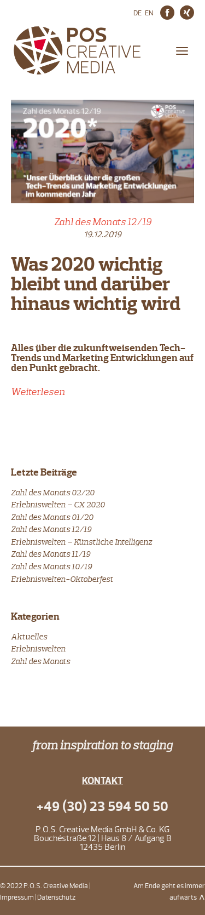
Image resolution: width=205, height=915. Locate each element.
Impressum (17, 897)
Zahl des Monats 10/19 (51, 566)
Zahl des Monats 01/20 (52, 517)
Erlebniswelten (38, 648)
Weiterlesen (38, 392)
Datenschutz (56, 897)
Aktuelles (29, 636)
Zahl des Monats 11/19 (50, 553)
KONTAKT (102, 781)
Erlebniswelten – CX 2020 (58, 504)
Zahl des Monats (40, 661)
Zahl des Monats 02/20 (53, 492)
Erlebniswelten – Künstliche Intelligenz (81, 541)
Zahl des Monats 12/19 (102, 222)
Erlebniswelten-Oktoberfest (62, 579)
